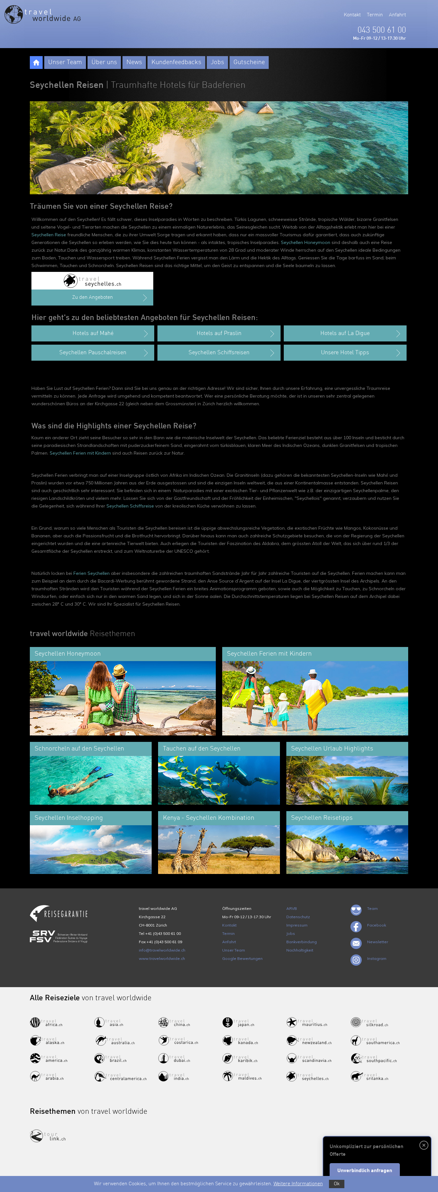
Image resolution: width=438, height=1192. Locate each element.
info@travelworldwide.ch (162, 950)
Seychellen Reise (48, 235)
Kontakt (352, 15)
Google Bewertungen (242, 958)
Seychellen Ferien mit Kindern (80, 453)
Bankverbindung (301, 941)
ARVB (291, 908)
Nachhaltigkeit (299, 950)
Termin (375, 15)
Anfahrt (397, 15)
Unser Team (65, 62)
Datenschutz (298, 916)
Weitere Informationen (298, 1184)
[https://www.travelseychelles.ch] (92, 281)
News (134, 62)
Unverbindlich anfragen (364, 1170)
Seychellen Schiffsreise (130, 506)
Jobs (217, 62)
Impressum (296, 925)
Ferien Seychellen (91, 573)
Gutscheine (249, 62)
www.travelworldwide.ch (162, 958)
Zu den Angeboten (92, 297)
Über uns (104, 62)
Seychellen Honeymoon (305, 242)
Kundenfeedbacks (176, 62)
